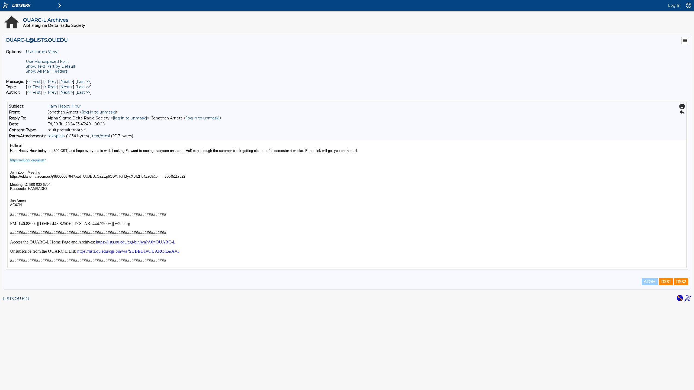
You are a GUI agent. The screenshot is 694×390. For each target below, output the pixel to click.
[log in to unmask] (99, 112)
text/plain (56, 136)
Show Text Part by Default (50, 66)
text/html (101, 136)
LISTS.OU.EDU (17, 298)
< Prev (50, 81)
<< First (34, 81)
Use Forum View (41, 51)
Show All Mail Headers (47, 71)
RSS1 (666, 281)
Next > (66, 81)
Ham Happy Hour (64, 106)
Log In (674, 5)
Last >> (83, 81)
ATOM (650, 281)
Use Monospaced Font (47, 61)
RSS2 (681, 281)
